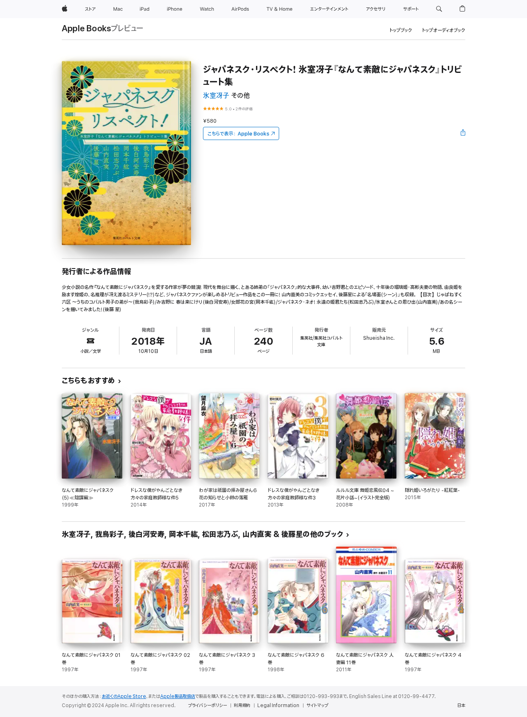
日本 (461, 705)
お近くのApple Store (124, 696)
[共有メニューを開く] (463, 133)
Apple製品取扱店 (177, 696)
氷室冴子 (216, 95)
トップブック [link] (400, 30)
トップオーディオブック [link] (443, 30)
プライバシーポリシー (207, 705)
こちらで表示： (238, 134)
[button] (439, 9)
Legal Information (278, 705)
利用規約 (242, 705)
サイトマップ (317, 705)
